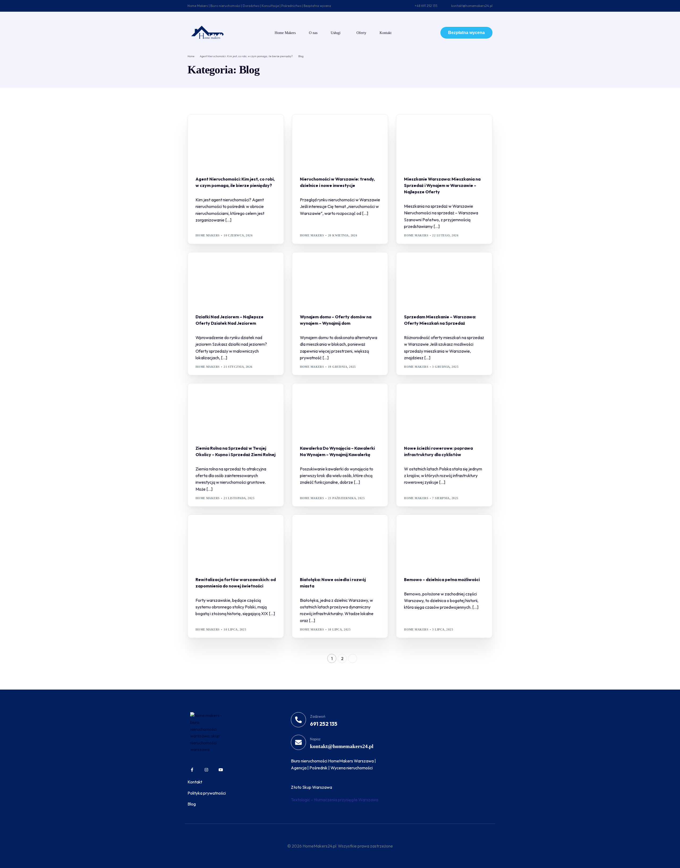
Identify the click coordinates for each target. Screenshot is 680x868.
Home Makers (208, 235)
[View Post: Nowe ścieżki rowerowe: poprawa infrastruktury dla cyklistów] (444, 410)
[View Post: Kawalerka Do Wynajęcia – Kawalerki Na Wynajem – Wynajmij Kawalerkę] (340, 410)
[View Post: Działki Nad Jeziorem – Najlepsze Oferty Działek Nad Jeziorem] (236, 279)
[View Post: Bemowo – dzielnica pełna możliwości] (444, 542)
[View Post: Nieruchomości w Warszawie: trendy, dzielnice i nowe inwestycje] (340, 142)
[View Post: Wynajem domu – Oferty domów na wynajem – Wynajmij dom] (340, 279)
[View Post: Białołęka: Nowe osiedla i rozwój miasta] (340, 542)
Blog (201, 125)
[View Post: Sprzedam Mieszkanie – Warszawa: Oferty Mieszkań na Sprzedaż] (444, 279)
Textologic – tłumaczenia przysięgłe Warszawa (334, 799)
